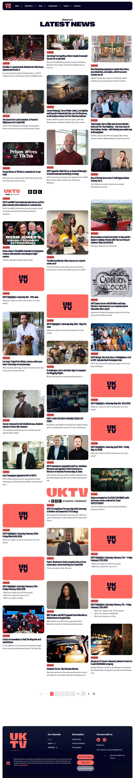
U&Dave (50, 743)
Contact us (77, 6)
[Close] (105, 756)
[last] (94, 694)
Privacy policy (76, 747)
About (17, 6)
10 (83, 694)
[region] (59, 763)
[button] (21, 6)
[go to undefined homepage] (18, 744)
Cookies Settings (85, 768)
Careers (66, 6)
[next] (88, 694)
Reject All (85, 762)
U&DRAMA (51, 747)
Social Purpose (53, 6)
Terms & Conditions (78, 743)
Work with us (29, 6)
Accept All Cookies (85, 757)
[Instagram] (104, 740)
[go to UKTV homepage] (8, 5)
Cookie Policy (76, 739)
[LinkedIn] (98, 740)
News (40, 6)
